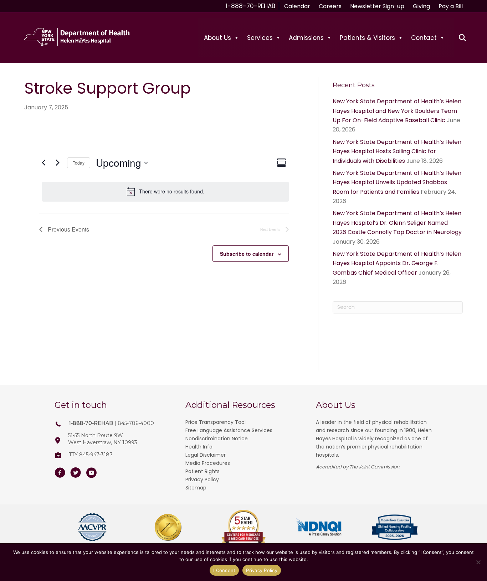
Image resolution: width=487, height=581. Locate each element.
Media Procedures (207, 463)
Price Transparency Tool (215, 422)
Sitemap (195, 487)
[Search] (458, 38)
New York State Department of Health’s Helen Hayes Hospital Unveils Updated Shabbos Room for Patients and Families (397, 182)
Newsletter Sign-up (377, 6)
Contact (424, 37)
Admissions (306, 37)
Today (78, 163)
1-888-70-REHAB (250, 6)
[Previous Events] (43, 163)
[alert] (165, 192)
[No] (478, 562)
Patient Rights (202, 471)
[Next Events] (57, 163)
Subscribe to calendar (246, 253)
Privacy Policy (202, 479)
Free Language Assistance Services (228, 430)
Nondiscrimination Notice (216, 438)
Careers (330, 6)
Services (260, 37)
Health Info (198, 446)
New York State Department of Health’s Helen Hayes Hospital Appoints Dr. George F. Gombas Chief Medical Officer (397, 263)
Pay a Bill (451, 6)
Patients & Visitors (367, 37)
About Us (217, 37)
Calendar (297, 6)
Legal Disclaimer (205, 454)
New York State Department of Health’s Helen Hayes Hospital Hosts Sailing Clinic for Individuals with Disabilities (397, 151)
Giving (421, 6)
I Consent (224, 570)
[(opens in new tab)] (92, 527)
